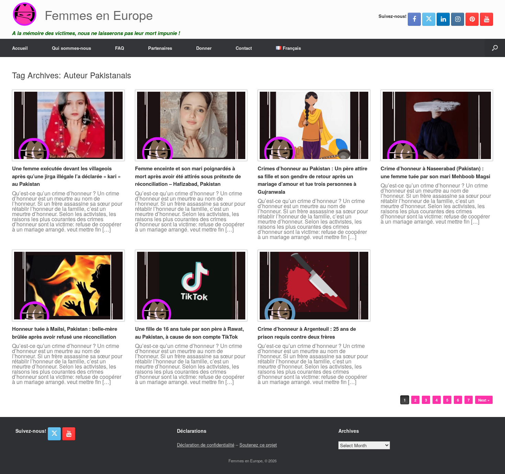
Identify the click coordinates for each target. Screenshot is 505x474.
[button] (495, 48)
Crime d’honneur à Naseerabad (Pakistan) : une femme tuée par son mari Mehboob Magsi (435, 172)
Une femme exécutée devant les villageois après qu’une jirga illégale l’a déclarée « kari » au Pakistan (66, 176)
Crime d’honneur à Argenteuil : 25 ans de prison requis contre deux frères (307, 332)
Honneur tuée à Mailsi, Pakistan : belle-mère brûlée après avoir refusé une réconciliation (64, 332)
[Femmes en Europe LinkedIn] (443, 19)
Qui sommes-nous (71, 48)
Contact (244, 48)
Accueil (20, 48)
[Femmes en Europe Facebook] (414, 19)
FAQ (119, 48)
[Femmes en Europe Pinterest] (472, 19)
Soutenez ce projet (258, 444)
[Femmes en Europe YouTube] (486, 19)
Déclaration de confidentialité (205, 444)
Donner (204, 48)
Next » (484, 400)
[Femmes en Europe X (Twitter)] (428, 19)
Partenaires (160, 48)
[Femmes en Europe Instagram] (457, 19)
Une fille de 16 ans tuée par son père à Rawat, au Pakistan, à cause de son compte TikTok (189, 332)
